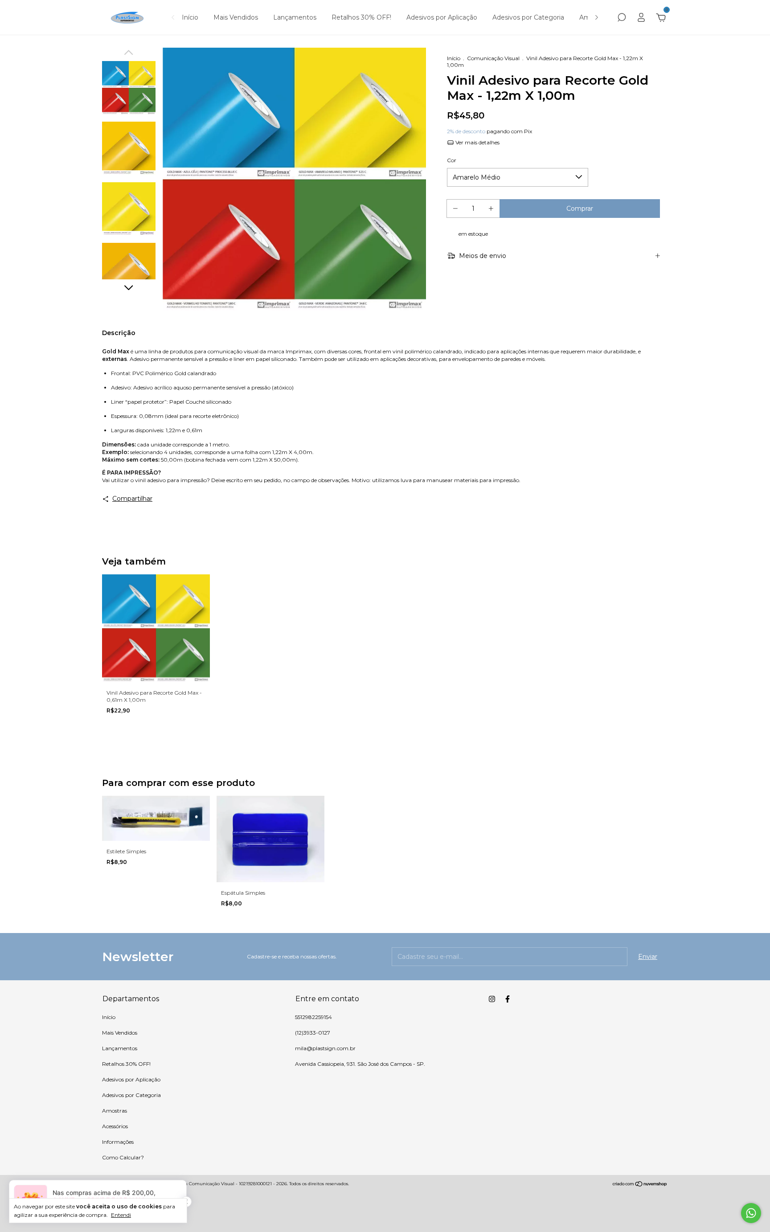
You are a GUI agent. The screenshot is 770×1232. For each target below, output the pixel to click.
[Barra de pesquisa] (621, 18)
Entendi (121, 1215)
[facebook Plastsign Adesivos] (507, 999)
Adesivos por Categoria (528, 17)
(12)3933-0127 (312, 1032)
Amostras (114, 1110)
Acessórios (115, 1126)
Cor (451, 160)
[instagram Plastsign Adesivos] (492, 999)
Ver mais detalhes (477, 142)
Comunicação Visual (493, 58)
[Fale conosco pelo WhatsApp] (751, 1213)
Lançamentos (294, 17)
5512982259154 (313, 1017)
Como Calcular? (123, 1157)
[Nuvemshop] (640, 1185)
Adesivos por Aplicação (441, 17)
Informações (118, 1141)
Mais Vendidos (235, 17)
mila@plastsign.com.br (325, 1048)
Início (190, 17)
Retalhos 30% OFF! (361, 17)
